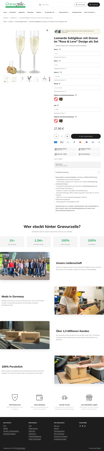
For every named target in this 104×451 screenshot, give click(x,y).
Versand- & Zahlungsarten (11, 431)
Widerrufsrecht (33, 428)
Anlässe (10, 21)
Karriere (56, 428)
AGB (30, 426)
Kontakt (5, 428)
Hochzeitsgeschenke (21, 21)
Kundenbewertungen (60, 439)
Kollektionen (13, 18)
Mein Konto (81, 4)
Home (5, 21)
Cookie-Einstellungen (35, 439)
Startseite (5, 18)
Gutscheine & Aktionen (60, 436)
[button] (94, 5)
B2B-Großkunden (59, 434)
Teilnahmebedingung (35, 436)
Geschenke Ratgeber (9, 434)
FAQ (4, 426)
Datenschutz (32, 434)
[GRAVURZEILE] (15, 5)
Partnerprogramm (59, 431)
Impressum (32, 431)
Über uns (56, 426)
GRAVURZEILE (20, 448)
